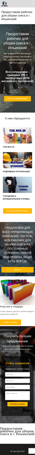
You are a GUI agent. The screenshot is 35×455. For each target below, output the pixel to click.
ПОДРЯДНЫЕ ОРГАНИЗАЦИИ (16, 171)
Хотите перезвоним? (17, 99)
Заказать (17, 270)
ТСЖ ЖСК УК (8, 147)
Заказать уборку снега (18, 211)
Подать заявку (10, 322)
